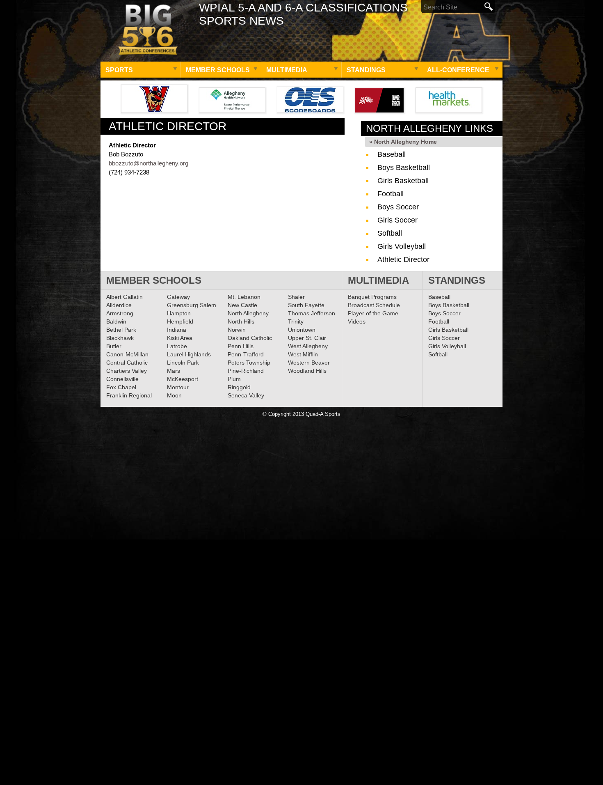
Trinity (296, 321)
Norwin (237, 329)
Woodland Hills (307, 370)
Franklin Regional (129, 395)
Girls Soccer (397, 220)
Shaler (296, 297)
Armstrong (119, 313)
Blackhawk (120, 338)
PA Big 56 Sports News (148, 29)
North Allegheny (248, 313)
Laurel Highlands (189, 354)
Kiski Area (179, 338)
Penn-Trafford (246, 354)
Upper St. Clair (307, 338)
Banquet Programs (372, 297)
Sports (119, 70)
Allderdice (119, 305)
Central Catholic (127, 362)
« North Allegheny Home (403, 141)
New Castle (242, 305)
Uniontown (301, 329)
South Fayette (306, 305)
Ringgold (239, 387)
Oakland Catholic (250, 338)
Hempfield (180, 321)
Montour (178, 387)
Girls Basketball (403, 181)
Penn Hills (241, 346)
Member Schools (218, 70)
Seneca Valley (246, 395)
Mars (173, 370)
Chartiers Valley (126, 370)
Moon (174, 395)
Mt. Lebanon (244, 297)
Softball (389, 233)
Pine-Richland (246, 370)
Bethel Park (121, 329)
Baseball (391, 154)
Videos (356, 321)
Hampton (179, 313)
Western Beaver (309, 362)
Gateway (178, 297)
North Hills (241, 321)
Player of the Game (373, 313)
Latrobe (177, 346)
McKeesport (182, 379)
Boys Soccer (398, 207)
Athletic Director (403, 259)
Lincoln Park (183, 362)
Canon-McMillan (127, 354)
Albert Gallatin (124, 297)
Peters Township (249, 362)
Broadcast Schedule (374, 305)
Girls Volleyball (401, 246)
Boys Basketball (403, 167)
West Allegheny (308, 346)
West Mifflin (303, 354)
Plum (234, 379)
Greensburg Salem (191, 305)
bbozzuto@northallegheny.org (148, 163)
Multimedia (286, 70)
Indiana (176, 329)
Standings (366, 70)
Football (390, 194)
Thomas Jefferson (311, 313)
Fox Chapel (121, 387)
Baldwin (116, 321)
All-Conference (458, 70)
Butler (113, 346)
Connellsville (122, 379)
